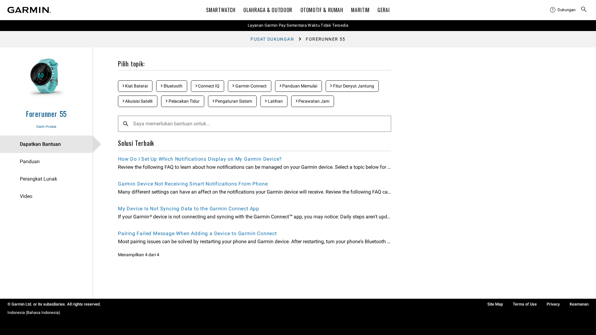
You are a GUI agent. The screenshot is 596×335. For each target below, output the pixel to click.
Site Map (495, 304)
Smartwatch (220, 10)
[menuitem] (563, 10)
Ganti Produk (46, 127)
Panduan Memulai (299, 85)
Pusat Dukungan (272, 39)
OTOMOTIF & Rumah (321, 10)
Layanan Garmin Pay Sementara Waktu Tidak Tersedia (298, 25)
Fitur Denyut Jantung (353, 85)
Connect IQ (208, 85)
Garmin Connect (250, 85)
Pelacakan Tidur (184, 101)
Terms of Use (525, 304)
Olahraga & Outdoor (267, 10)
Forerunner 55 (46, 113)
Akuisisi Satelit (138, 101)
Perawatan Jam (313, 101)
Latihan (275, 101)
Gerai (383, 10)
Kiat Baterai (136, 85)
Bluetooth (173, 85)
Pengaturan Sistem (233, 101)
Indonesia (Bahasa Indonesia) (33, 312)
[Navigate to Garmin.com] (29, 10)
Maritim (360, 10)
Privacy (553, 304)
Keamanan (579, 304)
